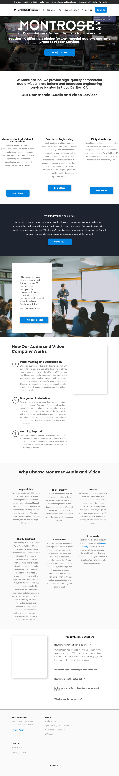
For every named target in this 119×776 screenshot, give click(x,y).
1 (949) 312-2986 (35, 320)
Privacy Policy (18, 730)
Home (25, 10)
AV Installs (103, 2)
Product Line (49, 10)
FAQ (59, 10)
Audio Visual (45, 2)
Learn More (17, 193)
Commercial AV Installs (88, 2)
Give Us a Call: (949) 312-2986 (25, 2)
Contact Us (87, 10)
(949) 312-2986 (59, 52)
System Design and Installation (64, 2)
